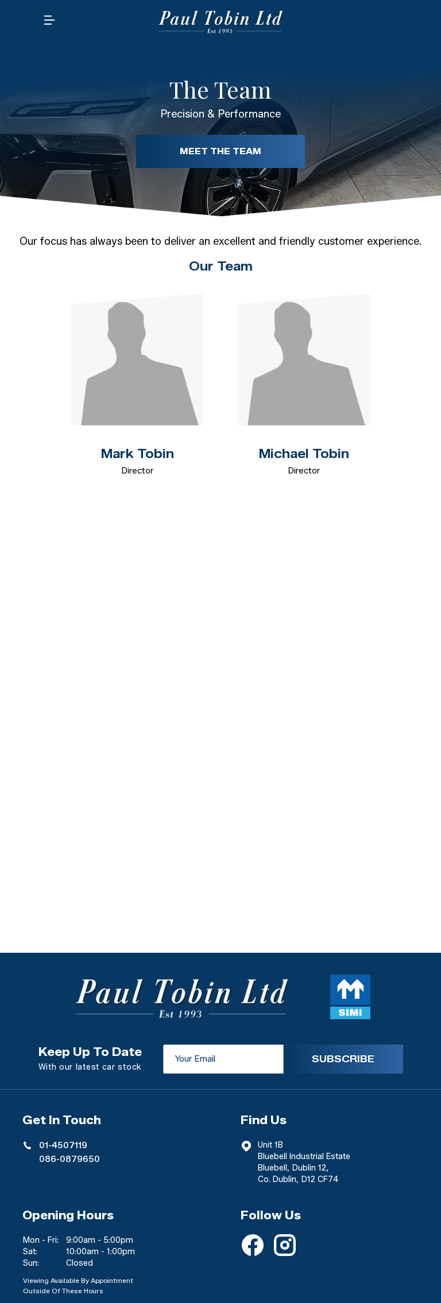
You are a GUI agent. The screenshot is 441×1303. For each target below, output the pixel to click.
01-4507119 (63, 1145)
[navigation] (49, 23)
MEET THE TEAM (220, 151)
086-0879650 (69, 1159)
